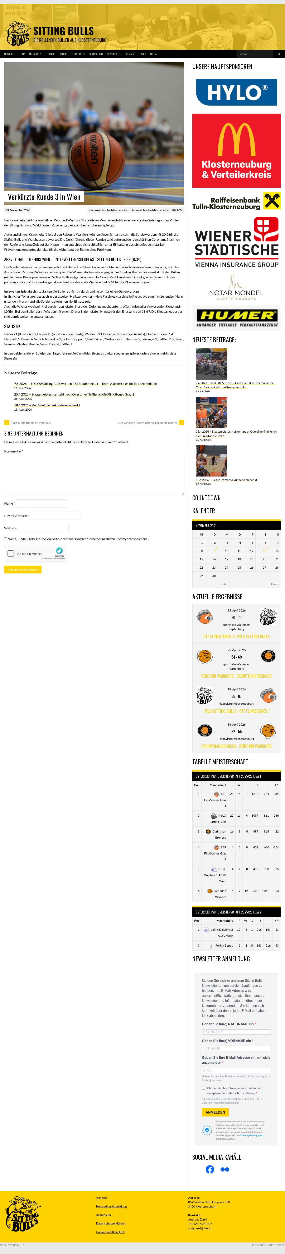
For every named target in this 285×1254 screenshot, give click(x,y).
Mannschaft (218, 785)
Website (10, 528)
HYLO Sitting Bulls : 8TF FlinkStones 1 (236, 711)
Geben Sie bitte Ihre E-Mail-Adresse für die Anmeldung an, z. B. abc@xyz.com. (236, 1078)
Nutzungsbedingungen (251, 1135)
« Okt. (224, 584)
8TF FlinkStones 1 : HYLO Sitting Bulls (236, 636)
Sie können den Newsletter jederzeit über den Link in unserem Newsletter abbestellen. (232, 1101)
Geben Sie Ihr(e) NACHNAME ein (228, 1024)
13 (264, 551)
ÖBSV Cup (35, 54)
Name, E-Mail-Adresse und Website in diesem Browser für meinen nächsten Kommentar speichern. (78, 539)
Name (9, 503)
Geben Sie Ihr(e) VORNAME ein (227, 1041)
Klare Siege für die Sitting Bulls (28, 422)
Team (22, 54)
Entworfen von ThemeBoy (268, 1245)
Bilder (63, 54)
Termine (49, 54)
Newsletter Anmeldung (111, 1206)
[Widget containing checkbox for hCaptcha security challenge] (35, 553)
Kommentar (13, 451)
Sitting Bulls (63, 30)
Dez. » (275, 584)
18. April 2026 (237, 689)
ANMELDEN (215, 1112)
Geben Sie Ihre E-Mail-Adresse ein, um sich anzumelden (236, 1060)
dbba (153, 54)
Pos (196, 785)
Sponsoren (96, 54)
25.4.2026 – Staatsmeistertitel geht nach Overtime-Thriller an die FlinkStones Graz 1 (74, 394)
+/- (277, 785)
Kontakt (130, 54)
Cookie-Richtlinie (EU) (110, 1232)
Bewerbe (9, 54)
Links (143, 54)
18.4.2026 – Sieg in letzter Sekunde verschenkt (47, 405)
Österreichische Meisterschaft (109, 210)
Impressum (103, 1215)
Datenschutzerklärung (110, 1223)
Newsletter (114, 54)
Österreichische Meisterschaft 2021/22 (156, 210)
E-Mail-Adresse (16, 516)
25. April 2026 (237, 610)
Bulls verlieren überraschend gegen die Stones (150, 422)
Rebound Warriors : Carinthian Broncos (236, 676)
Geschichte (78, 54)
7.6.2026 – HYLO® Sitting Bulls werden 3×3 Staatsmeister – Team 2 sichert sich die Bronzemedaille (85, 383)
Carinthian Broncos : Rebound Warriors (236, 746)
